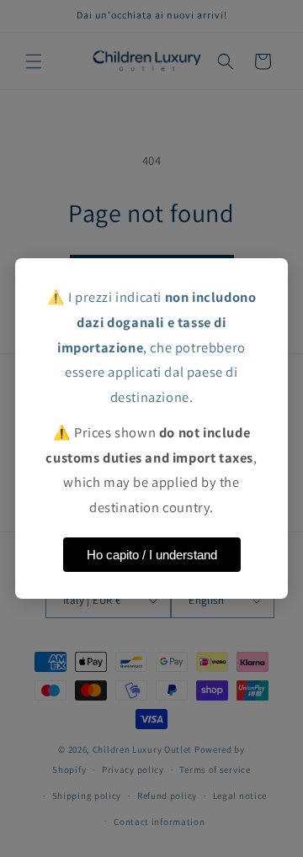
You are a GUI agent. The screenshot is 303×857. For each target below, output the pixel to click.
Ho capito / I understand (152, 555)
